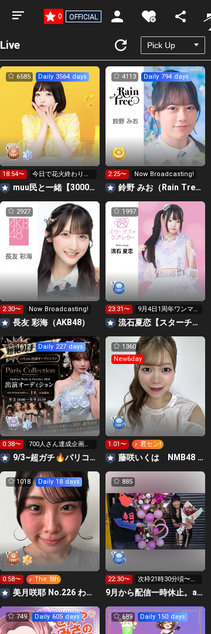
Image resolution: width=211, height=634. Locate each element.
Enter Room (50, 127)
